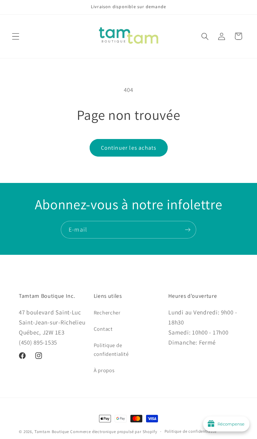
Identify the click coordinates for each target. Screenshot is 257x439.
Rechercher (107, 312)
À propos (104, 370)
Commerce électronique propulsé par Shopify (113, 431)
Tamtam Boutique (51, 431)
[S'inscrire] (187, 229)
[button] (16, 36)
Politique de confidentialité (111, 349)
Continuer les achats (128, 147)
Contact (103, 328)
